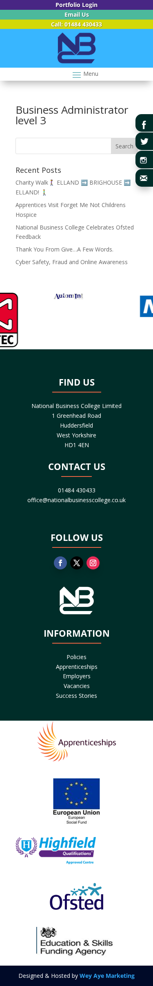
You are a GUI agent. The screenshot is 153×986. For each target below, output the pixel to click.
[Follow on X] (76, 562)
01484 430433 (76, 490)
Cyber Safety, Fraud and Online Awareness (72, 262)
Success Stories (76, 695)
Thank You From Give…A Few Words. (64, 249)
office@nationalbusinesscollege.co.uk (76, 500)
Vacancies (77, 686)
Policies (76, 657)
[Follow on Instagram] (93, 562)
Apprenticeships (77, 667)
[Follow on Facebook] (60, 562)
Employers (77, 676)
